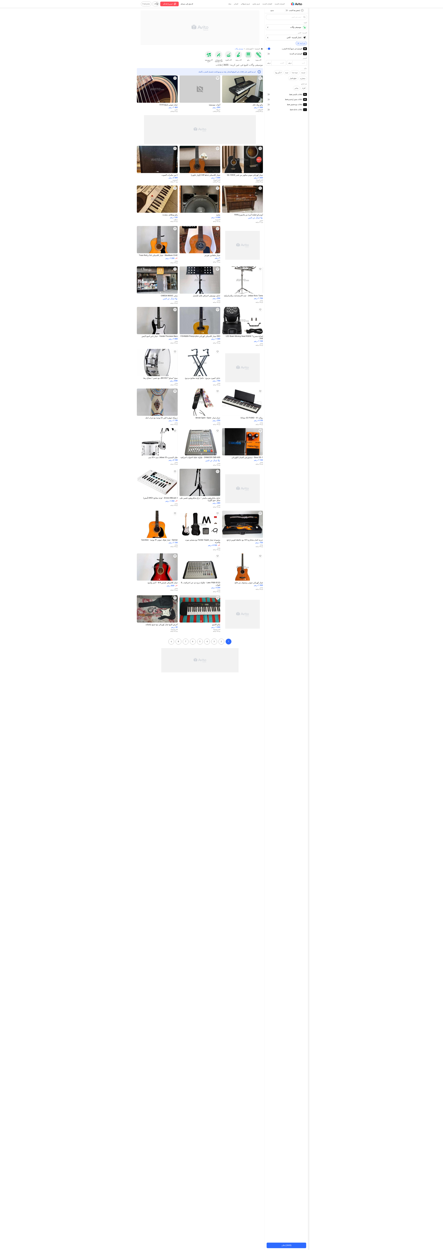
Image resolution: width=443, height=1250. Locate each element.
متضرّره (302, 78)
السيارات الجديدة (280, 4)
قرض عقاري (256, 4)
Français (146, 4)
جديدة (303, 73)
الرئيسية (257, 49)
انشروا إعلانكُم (168, 4)
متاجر (296, 88)
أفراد (303, 88)
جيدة (286, 73)
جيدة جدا (295, 73)
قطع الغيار (293, 78)
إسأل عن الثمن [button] (254, 218)
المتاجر (236, 4)
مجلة (229, 4)
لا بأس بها (278, 73)
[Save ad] (260, 78)
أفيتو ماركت (249, 49)
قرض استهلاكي (245, 4)
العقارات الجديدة (267, 4)
